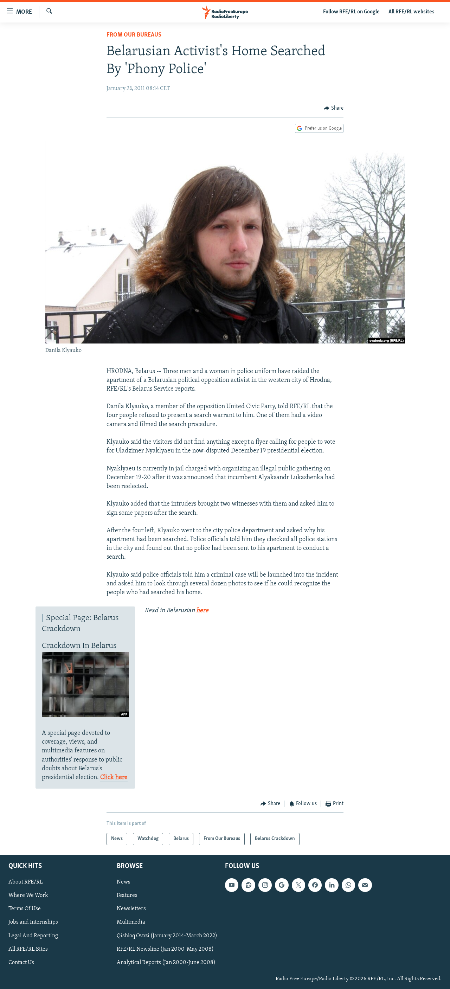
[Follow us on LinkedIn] (331, 885)
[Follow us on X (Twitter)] (298, 885)
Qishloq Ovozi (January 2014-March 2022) (167, 935)
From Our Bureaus (134, 35)
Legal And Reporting (33, 935)
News (123, 882)
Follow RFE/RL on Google (351, 12)
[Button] (333, 108)
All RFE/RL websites (411, 12)
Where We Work (28, 895)
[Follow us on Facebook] (315, 885)
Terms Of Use (24, 909)
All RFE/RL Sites (28, 949)
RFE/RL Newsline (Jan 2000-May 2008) (165, 949)
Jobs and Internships (33, 922)
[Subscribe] (365, 885)
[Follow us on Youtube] (231, 885)
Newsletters (131, 909)
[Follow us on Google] (281, 885)
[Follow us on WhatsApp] (348, 885)
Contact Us (21, 962)
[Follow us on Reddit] (248, 885)
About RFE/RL (25, 882)
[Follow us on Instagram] (265, 885)
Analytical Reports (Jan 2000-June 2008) (166, 962)
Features (127, 895)
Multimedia (131, 922)
